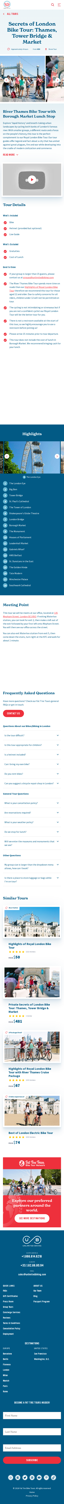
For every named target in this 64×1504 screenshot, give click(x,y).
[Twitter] (25, 1477)
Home (32, 1492)
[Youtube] (39, 1477)
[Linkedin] (32, 1477)
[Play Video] (32, 179)
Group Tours (8, 1306)
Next (57, 80)
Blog (35, 1296)
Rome (5, 1391)
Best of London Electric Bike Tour (30, 1133)
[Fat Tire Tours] (7, 4)
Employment (8, 1333)
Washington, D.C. (41, 1359)
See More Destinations (32, 1218)
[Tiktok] (53, 1477)
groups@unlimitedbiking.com (38, 277)
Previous (6, 80)
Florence (7, 1364)
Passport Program (41, 1301)
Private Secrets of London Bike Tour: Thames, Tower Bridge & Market (29, 1008)
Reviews (6, 1317)
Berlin (5, 1359)
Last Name (32, 1425)
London (6, 1369)
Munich (6, 1380)
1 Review (29, 1016)
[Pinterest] (46, 1477)
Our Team (37, 1290)
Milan (5, 1375)
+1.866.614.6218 (32, 1256)
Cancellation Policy (11, 1328)
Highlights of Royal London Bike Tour (29, 945)
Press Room (8, 1301)
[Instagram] (11, 1477)
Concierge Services (11, 1312)
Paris (5, 1386)
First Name (32, 1408)
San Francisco (40, 1353)
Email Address (32, 1441)
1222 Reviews (30, 952)
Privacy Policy (32, 1495)
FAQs (5, 1290)
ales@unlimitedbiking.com (32, 1274)
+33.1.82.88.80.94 (32, 1265)
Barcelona (7, 1353)
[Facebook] (18, 1477)
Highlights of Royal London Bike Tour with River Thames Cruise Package (29, 1072)
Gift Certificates (10, 1296)
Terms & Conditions (11, 1323)
